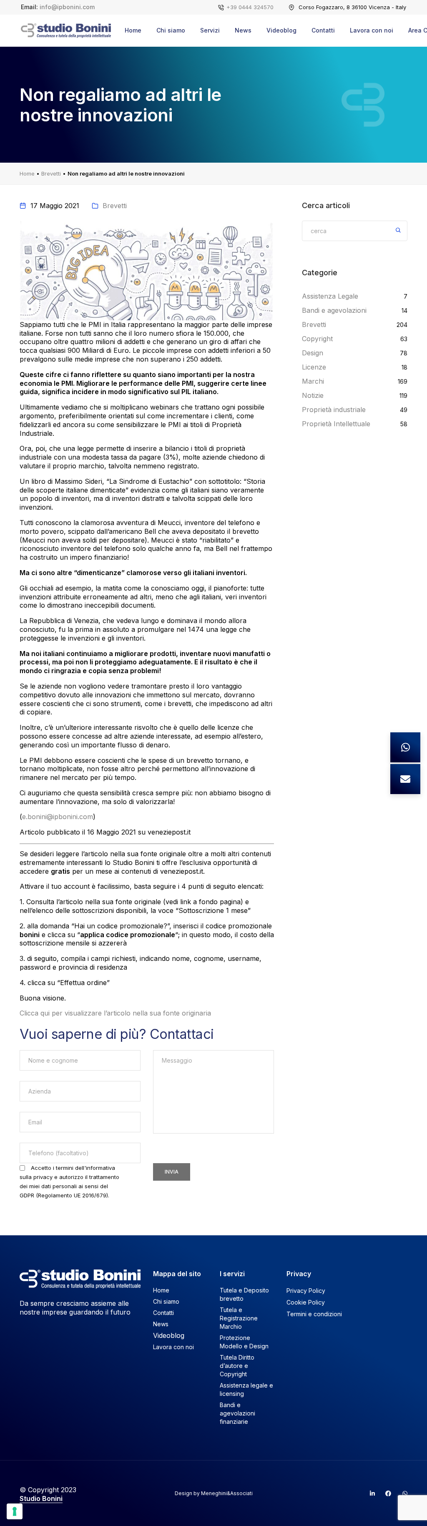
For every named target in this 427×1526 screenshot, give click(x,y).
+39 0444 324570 (250, 7)
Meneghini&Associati (227, 1493)
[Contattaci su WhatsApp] (405, 747)
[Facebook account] (385, 1493)
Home (133, 30)
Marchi (313, 381)
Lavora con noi (371, 30)
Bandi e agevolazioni (334, 310)
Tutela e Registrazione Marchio (239, 1318)
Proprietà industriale (334, 409)
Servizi (210, 30)
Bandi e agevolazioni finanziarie (237, 1413)
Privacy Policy (305, 1290)
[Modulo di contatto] (405, 779)
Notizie (313, 395)
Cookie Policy (305, 1302)
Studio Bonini (41, 1498)
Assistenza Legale (330, 296)
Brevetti (51, 173)
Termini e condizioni (314, 1313)
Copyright (317, 338)
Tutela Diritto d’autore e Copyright (237, 1366)
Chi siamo (170, 30)
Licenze (314, 367)
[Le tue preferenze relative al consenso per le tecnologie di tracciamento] (15, 1511)
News (243, 30)
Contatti (323, 30)
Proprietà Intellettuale (336, 423)
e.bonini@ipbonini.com (57, 816)
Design (312, 353)
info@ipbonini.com (67, 6)
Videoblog (281, 30)
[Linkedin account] (368, 1493)
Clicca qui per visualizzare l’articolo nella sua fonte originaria (115, 1013)
